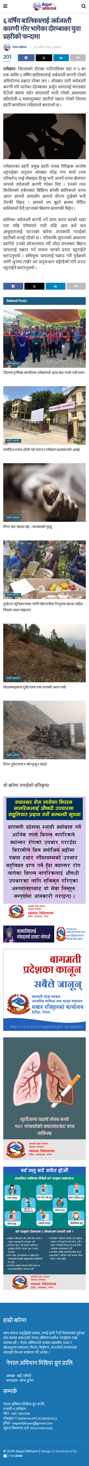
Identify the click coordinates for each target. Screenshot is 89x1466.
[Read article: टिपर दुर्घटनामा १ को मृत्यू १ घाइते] (44, 730)
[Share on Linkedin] (61, 57)
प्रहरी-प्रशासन (13, 364)
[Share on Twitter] (44, 57)
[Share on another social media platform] (78, 57)
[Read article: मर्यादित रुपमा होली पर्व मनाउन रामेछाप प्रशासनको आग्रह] (44, 415)
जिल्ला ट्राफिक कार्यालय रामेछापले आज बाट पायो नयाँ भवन (44, 373)
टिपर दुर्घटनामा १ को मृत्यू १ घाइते (25, 764)
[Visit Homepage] (44, 6)
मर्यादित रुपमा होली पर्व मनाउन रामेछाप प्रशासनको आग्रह (41, 450)
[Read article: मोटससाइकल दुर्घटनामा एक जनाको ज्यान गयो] (44, 653)
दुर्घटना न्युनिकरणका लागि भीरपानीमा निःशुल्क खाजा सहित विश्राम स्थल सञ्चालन (43, 607)
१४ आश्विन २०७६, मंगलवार (47, 47)
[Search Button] (83, 6)
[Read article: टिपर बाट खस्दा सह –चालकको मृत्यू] (44, 492)
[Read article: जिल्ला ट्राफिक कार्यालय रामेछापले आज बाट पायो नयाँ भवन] (44, 338)
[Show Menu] (5, 6)
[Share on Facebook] (26, 57)
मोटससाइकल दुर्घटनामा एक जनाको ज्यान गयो (34, 687)
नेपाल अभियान (20, 47)
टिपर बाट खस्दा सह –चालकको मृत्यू (27, 527)
